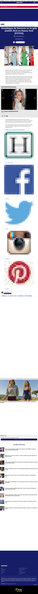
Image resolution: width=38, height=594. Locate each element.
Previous (3, 98)
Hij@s (24, 26)
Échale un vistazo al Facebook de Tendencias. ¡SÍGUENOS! (15, 129)
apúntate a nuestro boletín (19, 439)
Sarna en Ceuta (7, 0)
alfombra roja (20, 295)
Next (35, 98)
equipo (2, 568)
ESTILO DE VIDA (21, 26)
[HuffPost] (4, 566)
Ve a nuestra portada (9, 162)
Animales (4, 26)
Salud (1, 26)
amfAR (13, 70)
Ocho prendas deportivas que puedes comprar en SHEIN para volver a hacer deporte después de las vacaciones (18, 402)
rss (1, 573)
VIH (8, 295)
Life (2, 24)
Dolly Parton (16, 0)
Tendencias (4, 295)
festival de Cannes (28, 295)
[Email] (7, 116)
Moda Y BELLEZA (30, 26)
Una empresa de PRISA (19, 589)
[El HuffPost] (19, 2)
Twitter (6, 228)
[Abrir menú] (1, 2)
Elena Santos (19, 36)
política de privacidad (22, 572)
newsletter (3, 572)
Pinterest (7, 288)
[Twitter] (23, 36)
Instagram (7, 258)
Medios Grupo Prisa (19, 591)
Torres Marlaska (12, 0)
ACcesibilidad (21, 573)
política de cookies (22, 569)
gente (16, 295)
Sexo (34, 26)
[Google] (22, 36)
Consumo (7, 26)
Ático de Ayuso (24, 0)
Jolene (20, 0)
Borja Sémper (33, 0)
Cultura (27, 26)
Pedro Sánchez (28, 0)
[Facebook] (2, 116)
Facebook (7, 198)
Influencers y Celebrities (15, 26)
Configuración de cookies (23, 568)
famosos (11, 295)
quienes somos (3, 569)
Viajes (10, 26)
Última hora (34, 2)
